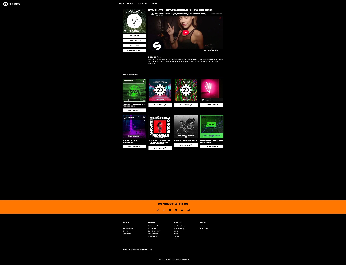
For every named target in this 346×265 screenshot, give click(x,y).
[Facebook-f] (164, 210)
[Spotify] (176, 210)
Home (121, 4)
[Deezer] (188, 210)
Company (142, 4)
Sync (154, 4)
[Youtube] (170, 210)
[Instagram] (158, 210)
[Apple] (182, 210)
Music (130, 4)
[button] (160, 105)
